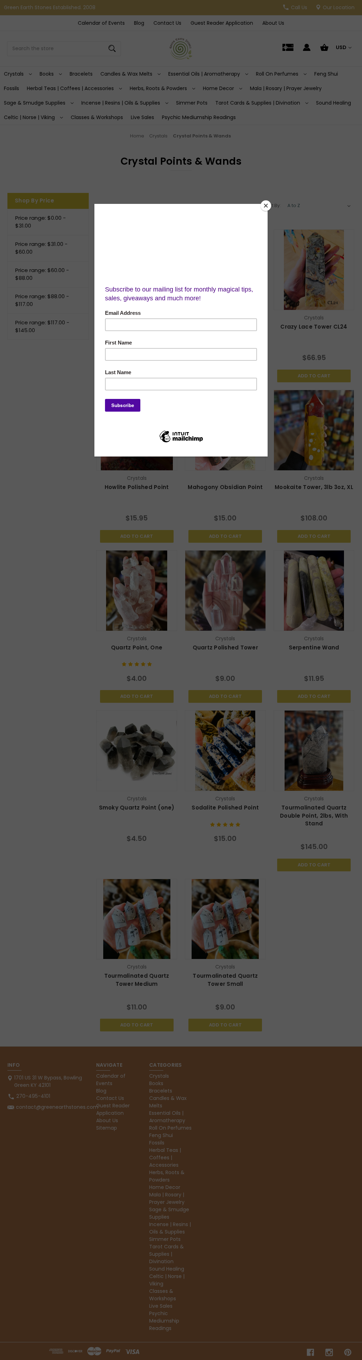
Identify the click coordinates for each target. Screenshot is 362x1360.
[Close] (266, 205)
